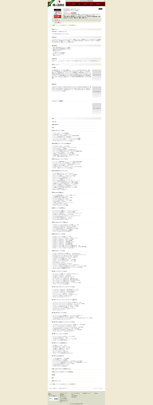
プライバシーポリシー (64, 399)
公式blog (95, 393)
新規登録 (89, 0)
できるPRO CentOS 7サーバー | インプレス (61, 33)
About (85, 3)
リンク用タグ (72, 25)
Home (73, 3)
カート (81, 0)
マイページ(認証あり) (52, 395)
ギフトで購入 (57, 22)
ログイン (85, 0)
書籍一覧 (54, 388)
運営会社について (63, 395)
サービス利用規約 (63, 398)
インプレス (65, 11)
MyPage (98, 3)
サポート (73, 394)
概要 (54, 25)
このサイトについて (63, 393)
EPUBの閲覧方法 (74, 395)
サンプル (63, 25)
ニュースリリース (63, 397)
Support (91, 3)
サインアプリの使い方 (75, 393)
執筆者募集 (62, 394)
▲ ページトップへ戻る (98, 388)
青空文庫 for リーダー (87, 393)
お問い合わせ (73, 397)
